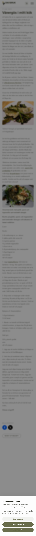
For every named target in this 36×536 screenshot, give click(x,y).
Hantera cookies (18, 519)
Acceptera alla (18, 530)
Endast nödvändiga (18, 524)
